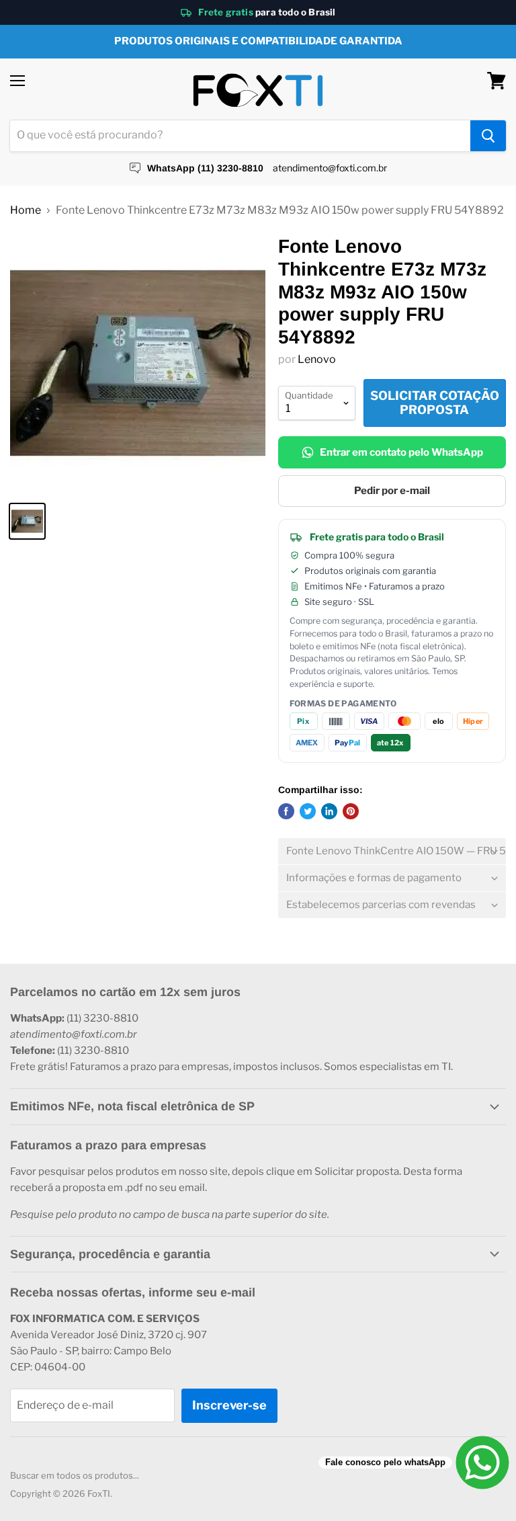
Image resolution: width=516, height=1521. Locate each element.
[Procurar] (488, 135)
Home (25, 210)
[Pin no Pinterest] (351, 811)
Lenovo (317, 359)
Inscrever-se (229, 1405)
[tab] (392, 851)
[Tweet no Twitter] (308, 811)
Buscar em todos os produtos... (74, 1475)
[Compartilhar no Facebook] (286, 811)
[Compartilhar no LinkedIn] (329, 811)
